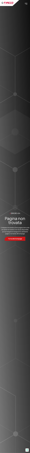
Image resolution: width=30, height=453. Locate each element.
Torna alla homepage (15, 239)
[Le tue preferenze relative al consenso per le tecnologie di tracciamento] (27, 450)
